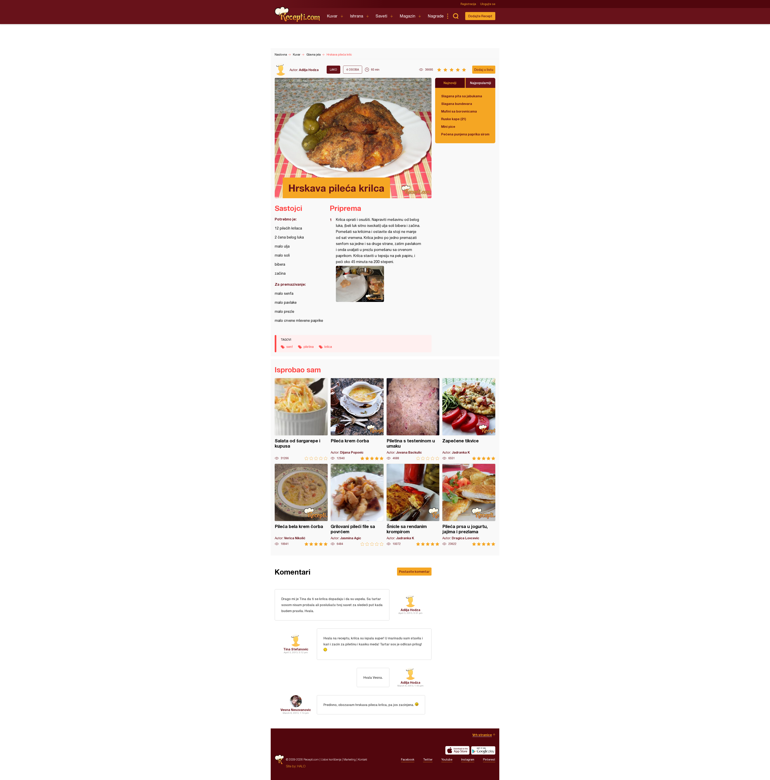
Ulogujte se (487, 4)
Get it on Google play (483, 750)
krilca (328, 346)
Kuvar (332, 16)
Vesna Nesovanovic (296, 710)
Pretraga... (455, 16)
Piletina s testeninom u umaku (413, 419)
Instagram (467, 759)
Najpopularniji (480, 83)
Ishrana (356, 16)
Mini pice (448, 126)
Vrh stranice (482, 735)
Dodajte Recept (480, 16)
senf (289, 346)
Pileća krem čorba (357, 419)
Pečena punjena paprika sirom (465, 134)
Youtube (446, 759)
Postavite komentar (414, 571)
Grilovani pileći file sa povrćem (357, 505)
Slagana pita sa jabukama (461, 96)
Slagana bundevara (456, 104)
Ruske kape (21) (453, 119)
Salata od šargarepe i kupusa (301, 419)
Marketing (349, 759)
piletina (309, 346)
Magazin (407, 16)
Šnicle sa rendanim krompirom (413, 505)
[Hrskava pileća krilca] (378, 284)
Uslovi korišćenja (331, 759)
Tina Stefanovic (295, 649)
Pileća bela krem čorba (301, 505)
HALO (301, 766)
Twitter (428, 759)
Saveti (381, 16)
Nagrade (436, 16)
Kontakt (362, 759)
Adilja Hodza (309, 70)
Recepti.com (298, 14)
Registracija (468, 4)
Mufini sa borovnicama (459, 111)
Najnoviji (450, 83)
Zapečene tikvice (468, 419)
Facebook (407, 759)
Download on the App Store (457, 750)
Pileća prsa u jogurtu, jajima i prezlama (468, 505)
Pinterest (489, 759)
